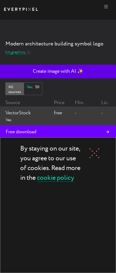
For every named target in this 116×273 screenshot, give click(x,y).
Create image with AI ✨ (58, 71)
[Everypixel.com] (21, 10)
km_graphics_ (15, 52)
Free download (21, 131)
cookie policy (55, 178)
